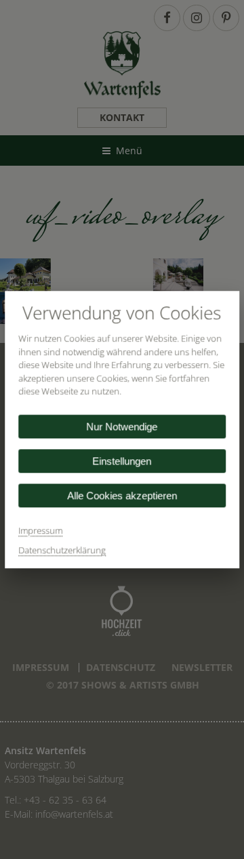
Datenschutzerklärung (62, 550)
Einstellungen (122, 461)
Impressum (40, 530)
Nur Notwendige (122, 426)
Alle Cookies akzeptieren (122, 495)
